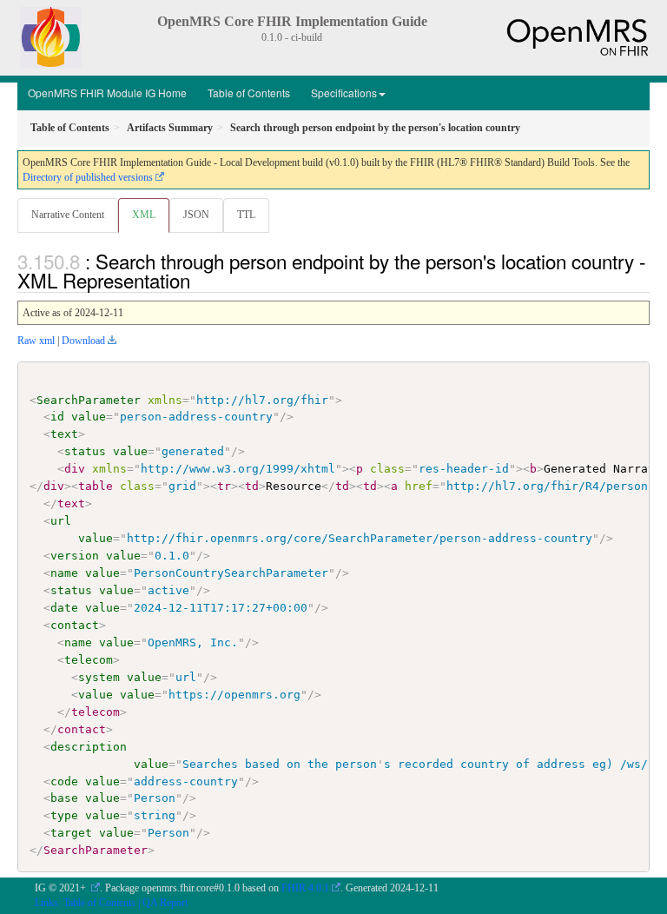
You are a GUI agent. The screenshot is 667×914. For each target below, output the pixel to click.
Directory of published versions (88, 177)
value (88, 416)
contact (74, 625)
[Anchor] (199, 279)
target (71, 832)
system (99, 677)
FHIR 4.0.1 (305, 888)
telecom (88, 659)
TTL (246, 215)
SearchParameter (88, 400)
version (74, 555)
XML (143, 215)
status (85, 451)
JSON (196, 215)
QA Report (165, 903)
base (64, 798)
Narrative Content (67, 215)
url (60, 520)
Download (83, 340)
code (64, 781)
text (64, 433)
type (64, 815)
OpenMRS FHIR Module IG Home (107, 92)
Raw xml (36, 340)
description (88, 746)
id (57, 416)
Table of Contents (249, 92)
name (64, 573)
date (64, 607)
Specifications (344, 92)
